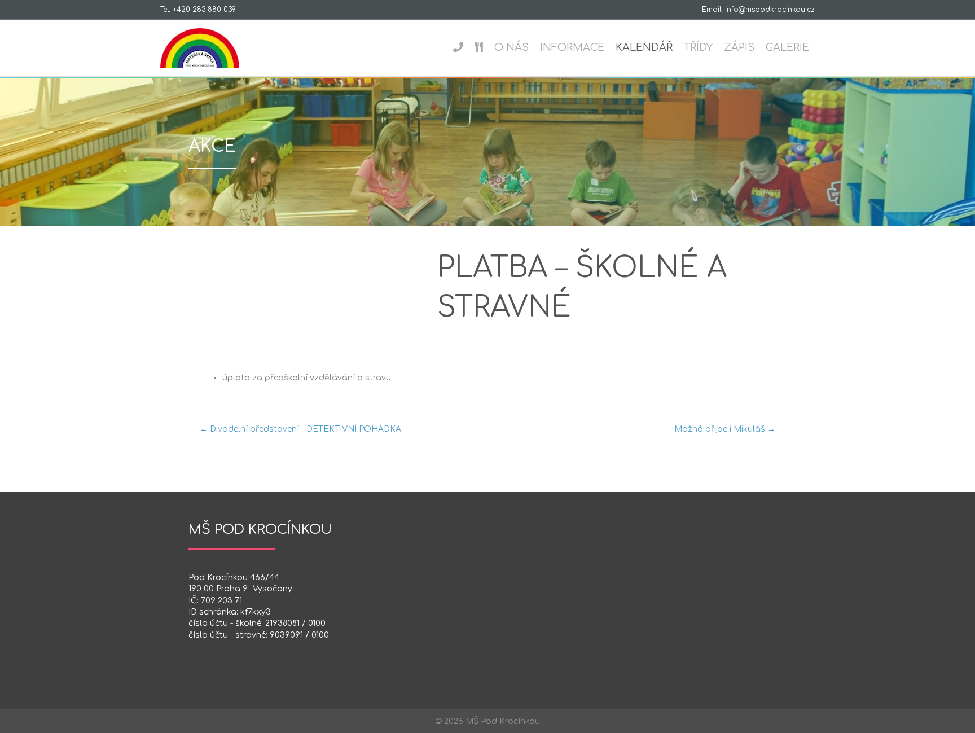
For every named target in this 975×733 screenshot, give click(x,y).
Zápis (739, 47)
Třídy (698, 47)
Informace (572, 47)
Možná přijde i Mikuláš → (724, 429)
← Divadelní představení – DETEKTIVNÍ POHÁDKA (300, 429)
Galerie (787, 47)
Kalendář (644, 47)
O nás (511, 47)
